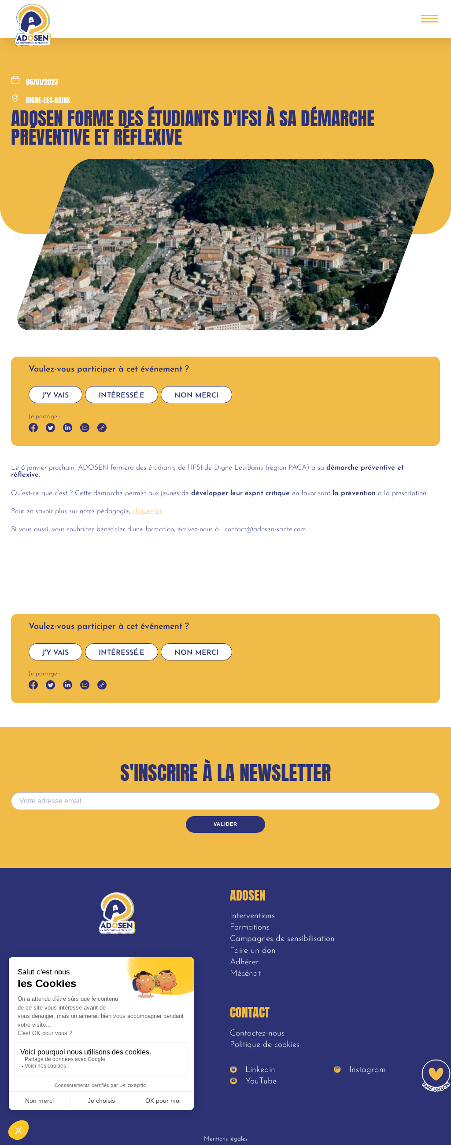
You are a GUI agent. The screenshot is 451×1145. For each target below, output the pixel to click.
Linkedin (259, 1070)
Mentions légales (226, 1139)
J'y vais (55, 395)
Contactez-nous (257, 1033)
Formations (250, 927)
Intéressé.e (121, 395)
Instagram (366, 1070)
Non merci (196, 395)
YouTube (260, 1081)
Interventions (252, 916)
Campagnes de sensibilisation (282, 939)
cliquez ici (147, 511)
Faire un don (253, 951)
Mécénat (245, 974)
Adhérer (244, 962)
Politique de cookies (264, 1045)
